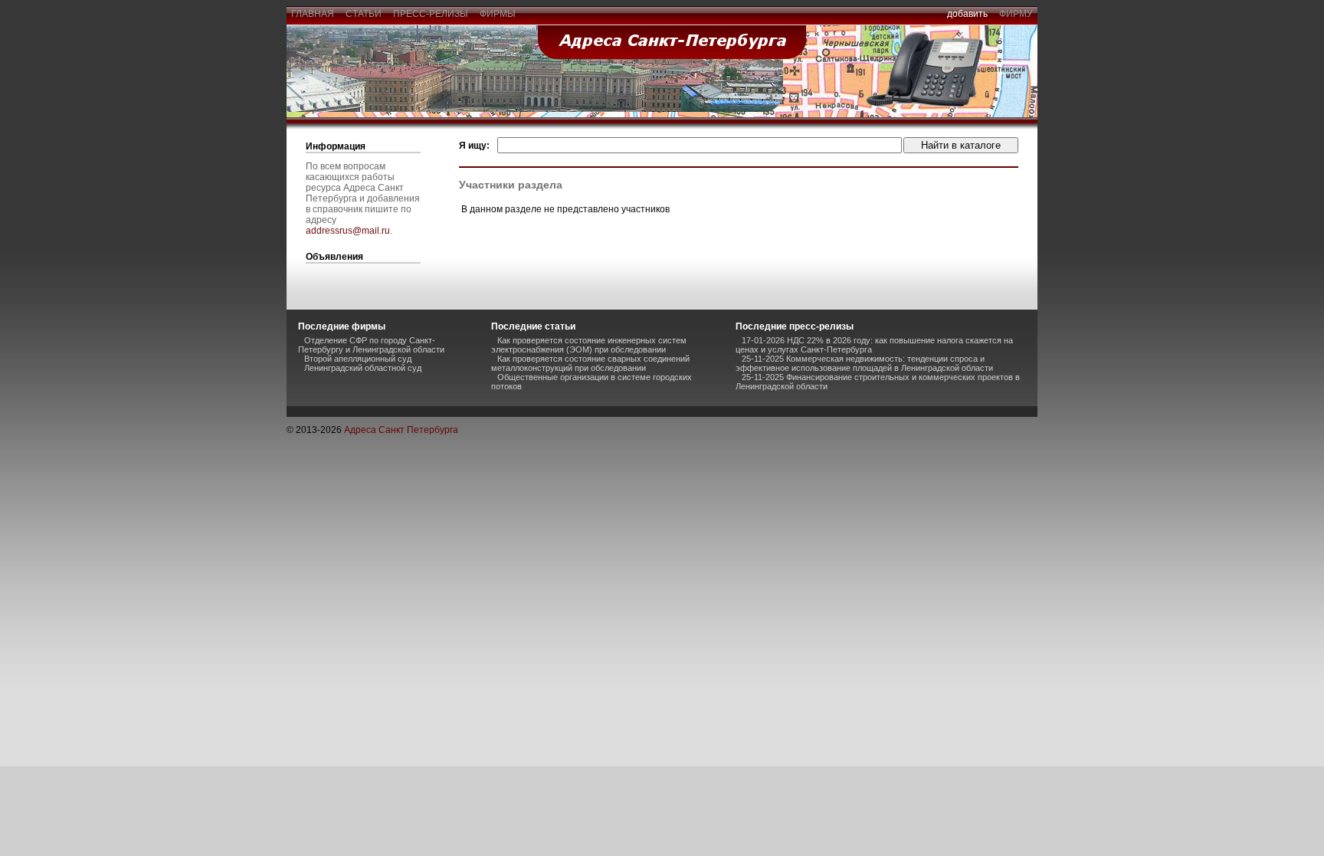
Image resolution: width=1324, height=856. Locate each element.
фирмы (497, 13)
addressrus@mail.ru (348, 230)
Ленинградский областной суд (362, 367)
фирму (1016, 13)
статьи (363, 13)
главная (313, 13)
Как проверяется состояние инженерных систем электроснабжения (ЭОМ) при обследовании (589, 345)
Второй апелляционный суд (357, 358)
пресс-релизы (430, 13)
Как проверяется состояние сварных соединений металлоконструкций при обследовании (590, 363)
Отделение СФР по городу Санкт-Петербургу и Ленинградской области (371, 345)
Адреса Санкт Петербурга (401, 430)
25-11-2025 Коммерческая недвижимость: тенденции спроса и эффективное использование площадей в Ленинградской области (864, 363)
